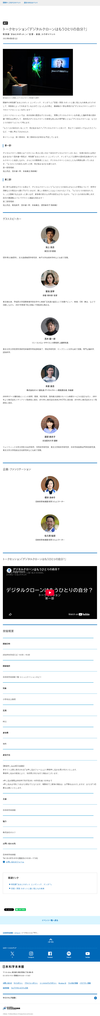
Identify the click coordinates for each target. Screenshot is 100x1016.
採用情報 (6, 988)
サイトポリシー (18, 983)
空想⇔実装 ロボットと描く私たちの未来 (27, 888)
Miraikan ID (62, 983)
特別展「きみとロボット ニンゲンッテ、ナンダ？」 (31, 884)
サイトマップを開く (9, 998)
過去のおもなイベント (31, 3)
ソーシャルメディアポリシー (48, 983)
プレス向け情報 (73, 983)
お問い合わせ (7, 983)
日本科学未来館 (8, 933)
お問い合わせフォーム (15, 861)
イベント (17, 933)
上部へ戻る (51, 942)
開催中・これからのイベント (12, 3)
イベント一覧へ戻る (50, 920)
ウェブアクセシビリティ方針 (19, 988)
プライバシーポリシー (31, 983)
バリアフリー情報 (85, 983)
